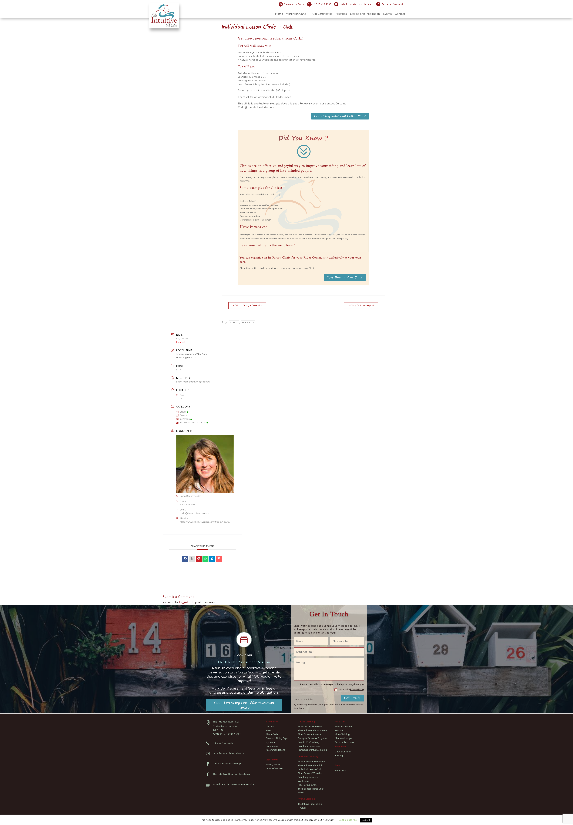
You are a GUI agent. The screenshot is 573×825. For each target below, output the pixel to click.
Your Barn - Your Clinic (345, 277)
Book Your (244, 654)
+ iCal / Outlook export (361, 305)
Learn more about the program (193, 382)
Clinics (183, 412)
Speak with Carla (294, 4)
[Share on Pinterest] (199, 559)
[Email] (219, 559)
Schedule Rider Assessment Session (234, 784)
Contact (400, 14)
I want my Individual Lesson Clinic (340, 116)
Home (279, 14)
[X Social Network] (192, 559)
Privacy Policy (357, 689)
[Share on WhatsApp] (205, 559)
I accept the (351, 689)
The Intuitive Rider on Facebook (231, 774)
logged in (185, 602)
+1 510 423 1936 (187, 505)
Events (387, 14)
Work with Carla (296, 14)
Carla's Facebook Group (227, 763)
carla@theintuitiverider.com (356, 4)
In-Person (185, 419)
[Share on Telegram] (212, 559)
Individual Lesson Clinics (193, 423)
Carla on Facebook (392, 4)
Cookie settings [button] (348, 820)
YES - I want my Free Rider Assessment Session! (244, 705)
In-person (248, 323)
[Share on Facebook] (185, 559)
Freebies (341, 14)
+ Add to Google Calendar (247, 305)
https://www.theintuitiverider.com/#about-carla (205, 522)
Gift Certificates (322, 14)
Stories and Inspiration (365, 14)
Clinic (234, 323)
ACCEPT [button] (366, 820)
